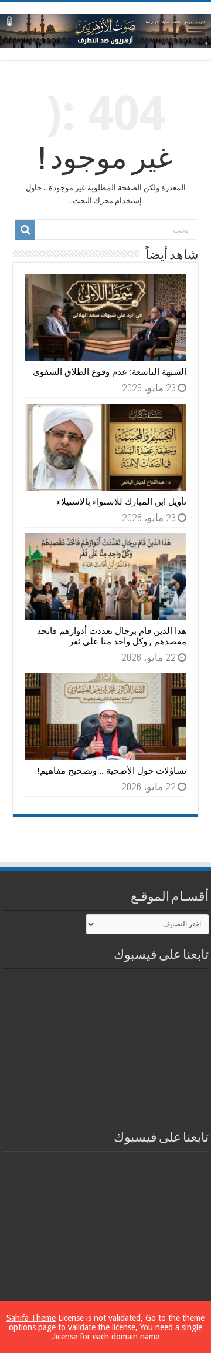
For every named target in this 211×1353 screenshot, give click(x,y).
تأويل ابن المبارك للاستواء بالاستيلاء (121, 501)
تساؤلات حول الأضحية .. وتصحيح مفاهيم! (111, 771)
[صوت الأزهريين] (105, 29)
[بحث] (25, 230)
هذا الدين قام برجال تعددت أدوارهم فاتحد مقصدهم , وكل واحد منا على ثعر (111, 636)
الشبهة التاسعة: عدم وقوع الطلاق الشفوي (109, 372)
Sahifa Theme (31, 1317)
